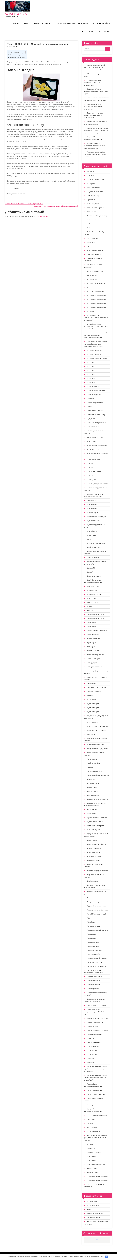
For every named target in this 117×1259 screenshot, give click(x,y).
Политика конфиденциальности (97, 870)
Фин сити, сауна (92, 1127)
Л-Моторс (90, 695)
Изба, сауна (91, 647)
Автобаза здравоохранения (96, 283)
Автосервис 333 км (93, 386)
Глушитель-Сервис (93, 557)
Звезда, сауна (91, 622)
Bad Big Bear (91, 183)
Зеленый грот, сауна (93, 634)
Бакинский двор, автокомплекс (97, 445)
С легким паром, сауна (94, 976)
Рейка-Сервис (91, 922)
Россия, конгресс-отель (94, 962)
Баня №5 (90, 464)
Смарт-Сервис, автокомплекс (97, 1005)
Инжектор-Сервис (93, 651)
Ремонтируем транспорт (43, 23)
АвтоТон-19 (91, 407)
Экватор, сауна (92, 1168)
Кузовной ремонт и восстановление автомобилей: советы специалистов (94, 146)
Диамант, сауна (92, 598)
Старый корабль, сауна (94, 1034)
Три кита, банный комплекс (96, 1094)
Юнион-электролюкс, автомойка (97, 1176)
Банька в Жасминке (93, 459)
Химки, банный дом (93, 1131)
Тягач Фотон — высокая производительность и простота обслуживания (94, 115)
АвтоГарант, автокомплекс (96, 291)
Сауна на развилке (93, 988)
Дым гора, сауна (92, 602)
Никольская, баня (93, 795)
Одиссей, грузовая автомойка (97, 818)
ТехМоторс (90, 1062)
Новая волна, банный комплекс (97, 799)
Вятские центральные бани (96, 543)
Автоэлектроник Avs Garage (96, 415)
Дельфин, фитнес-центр (95, 594)
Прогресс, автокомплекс (95, 898)
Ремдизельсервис (93, 942)
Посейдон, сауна (92, 881)
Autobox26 (90, 175)
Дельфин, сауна (92, 590)
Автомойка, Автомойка (94, 350)
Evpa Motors (91, 200)
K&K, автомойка (92, 220)
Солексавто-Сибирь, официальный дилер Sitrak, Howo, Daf (95, 1012)
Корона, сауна (91, 683)
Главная (16, 23)
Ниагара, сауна (92, 787)
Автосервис (91, 362)
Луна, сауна (91, 734)
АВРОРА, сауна (92, 275)
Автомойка (90, 311)
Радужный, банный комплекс (96, 906)
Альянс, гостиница (93, 427)
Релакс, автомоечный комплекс (97, 930)
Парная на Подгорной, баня (96, 844)
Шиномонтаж (91, 1156)
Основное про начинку (17, 57)
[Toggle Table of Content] (23, 52)
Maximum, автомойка (94, 228)
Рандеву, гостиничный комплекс (97, 910)
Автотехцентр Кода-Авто (95, 403)
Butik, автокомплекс (93, 188)
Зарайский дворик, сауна (95, 614)
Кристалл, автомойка (94, 691)
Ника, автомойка (92, 791)
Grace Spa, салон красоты (95, 208)
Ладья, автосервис (93, 704)
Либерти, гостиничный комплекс (97, 726)
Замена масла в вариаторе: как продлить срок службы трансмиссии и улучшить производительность (96, 130)
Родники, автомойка (93, 954)
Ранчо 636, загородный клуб (96, 914)
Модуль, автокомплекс (94, 771)
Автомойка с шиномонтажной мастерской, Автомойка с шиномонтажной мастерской (95, 335)
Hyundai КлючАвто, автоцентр (97, 216)
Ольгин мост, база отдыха (95, 826)
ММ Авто (90, 767)
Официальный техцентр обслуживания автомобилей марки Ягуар (96, 91)
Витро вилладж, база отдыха (96, 516)
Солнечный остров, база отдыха (97, 1018)
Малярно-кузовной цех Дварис (97, 748)
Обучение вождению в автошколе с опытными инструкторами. (93, 83)
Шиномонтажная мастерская (96, 1164)
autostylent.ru (16, 13)
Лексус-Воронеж (92, 722)
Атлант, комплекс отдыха (95, 437)
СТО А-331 (90, 1038)
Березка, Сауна (92, 480)
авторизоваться (42, 216)
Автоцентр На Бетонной (95, 411)
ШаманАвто (91, 1148)
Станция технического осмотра (97, 1030)
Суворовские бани (93, 1046)
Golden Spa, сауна (93, 204)
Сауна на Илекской (93, 984)
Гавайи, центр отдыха (94, 547)
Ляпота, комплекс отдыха (95, 744)
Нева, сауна (91, 779)
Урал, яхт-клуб (91, 1119)
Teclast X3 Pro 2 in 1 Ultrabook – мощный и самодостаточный (56, 206)
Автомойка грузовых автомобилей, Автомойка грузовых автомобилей (96, 318)
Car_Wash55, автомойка (95, 192)
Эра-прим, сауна (92, 1172)
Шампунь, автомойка (94, 1152)
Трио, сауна (91, 1105)
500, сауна (90, 171)
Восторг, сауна (92, 535)
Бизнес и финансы (103, 32)
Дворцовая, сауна (93, 586)
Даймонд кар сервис (94, 576)
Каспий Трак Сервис (93, 659)
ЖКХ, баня (90, 610)
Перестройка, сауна (93, 852)
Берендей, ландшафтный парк (97, 484)
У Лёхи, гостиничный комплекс (97, 1115)
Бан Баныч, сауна (93, 449)
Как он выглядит (15, 55)
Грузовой (90, 572)
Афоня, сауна (91, 441)
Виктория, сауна (92, 512)
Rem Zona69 (91, 242)
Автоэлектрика (87, 32)
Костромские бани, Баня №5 (96, 687)
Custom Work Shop (93, 196)
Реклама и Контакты (93, 926)
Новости (26, 23)
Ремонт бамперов (93, 946)
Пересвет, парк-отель (94, 848)
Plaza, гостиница (92, 238)
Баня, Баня (90, 476)
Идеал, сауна (91, 643)
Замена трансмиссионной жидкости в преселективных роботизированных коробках (94, 67)
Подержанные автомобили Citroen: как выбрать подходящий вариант (95, 154)
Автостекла (90, 398)
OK (106, 1256)
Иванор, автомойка (93, 639)
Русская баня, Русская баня (96, 966)
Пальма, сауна (92, 840)
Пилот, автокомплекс (94, 860)
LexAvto (89, 224)
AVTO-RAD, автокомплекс (95, 179)
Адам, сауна (91, 419)
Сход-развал (91, 1058)
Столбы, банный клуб (94, 1042)
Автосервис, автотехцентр (96, 390)
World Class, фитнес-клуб (95, 250)
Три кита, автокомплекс (95, 1090)
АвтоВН (89, 287)
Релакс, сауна (91, 934)
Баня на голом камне (94, 472)
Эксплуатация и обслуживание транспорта (72, 23)
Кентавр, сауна (92, 663)
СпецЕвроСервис (93, 1026)
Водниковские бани (93, 521)
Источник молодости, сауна (96, 655)
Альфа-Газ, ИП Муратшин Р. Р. (97, 423)
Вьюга (89, 539)
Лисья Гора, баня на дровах (96, 730)
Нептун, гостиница (93, 783)
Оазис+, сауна (91, 813)
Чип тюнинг (90, 1144)
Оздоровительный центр (95, 822)
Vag (88, 246)
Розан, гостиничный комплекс (97, 958)
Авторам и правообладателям (97, 358)
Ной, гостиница (92, 809)
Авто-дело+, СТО (92, 279)
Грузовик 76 (91, 568)
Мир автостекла (92, 759)
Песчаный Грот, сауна (94, 856)
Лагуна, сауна (91, 700)
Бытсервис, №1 (92, 500)
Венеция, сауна (92, 504)
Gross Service (91, 212)
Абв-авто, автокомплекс (95, 271)
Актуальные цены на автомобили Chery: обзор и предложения (93, 106)
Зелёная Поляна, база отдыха (97, 630)
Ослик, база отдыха (93, 830)
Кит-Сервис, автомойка (94, 667)
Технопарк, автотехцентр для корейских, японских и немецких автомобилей (95, 1069)
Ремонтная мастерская (94, 950)
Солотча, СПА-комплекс (95, 1022)
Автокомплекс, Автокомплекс (97, 295)
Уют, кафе (90, 1123)
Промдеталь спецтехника (95, 902)
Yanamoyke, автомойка (94, 254)
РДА (88, 918)
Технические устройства (101, 23)
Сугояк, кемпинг (92, 1050)
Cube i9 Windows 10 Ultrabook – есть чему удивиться (24, 204)
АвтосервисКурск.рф (94, 394)
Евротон (89, 606)
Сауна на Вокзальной (94, 980)
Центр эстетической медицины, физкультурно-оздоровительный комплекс (96, 1138)
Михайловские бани (93, 763)
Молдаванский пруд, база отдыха (98, 775)
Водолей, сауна (92, 531)
